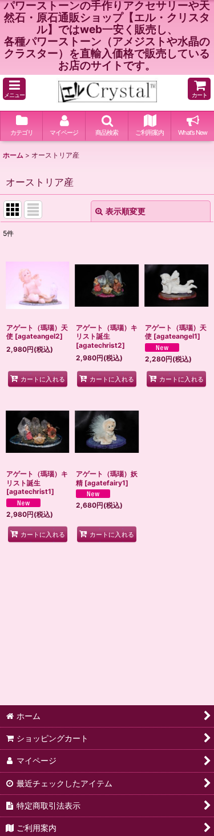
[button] (14, 89)
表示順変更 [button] (126, 211)
